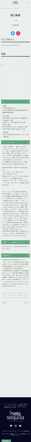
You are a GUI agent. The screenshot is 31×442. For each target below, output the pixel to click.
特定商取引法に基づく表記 (10, 407)
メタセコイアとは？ (12, 404)
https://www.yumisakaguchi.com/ (11, 45)
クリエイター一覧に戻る (15, 295)
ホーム (5, 404)
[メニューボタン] (28, 2)
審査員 (20, 405)
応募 (24, 405)
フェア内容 (20, 404)
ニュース (8, 405)
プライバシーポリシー (22, 407)
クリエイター (14, 405)
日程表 (25, 404)
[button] (15, 416)
